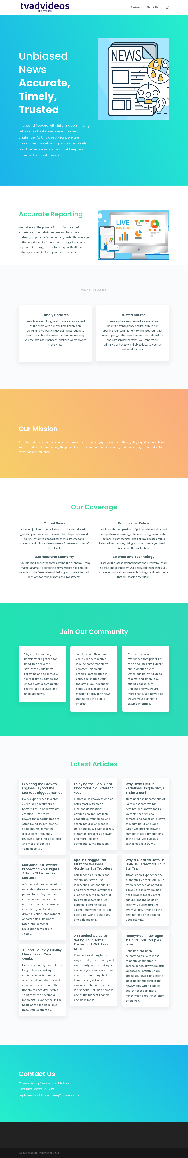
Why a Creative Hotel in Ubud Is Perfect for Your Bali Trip (145, 864)
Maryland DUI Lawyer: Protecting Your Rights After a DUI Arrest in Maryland (40, 871)
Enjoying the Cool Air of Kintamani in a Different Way (93, 788)
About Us (152, 7)
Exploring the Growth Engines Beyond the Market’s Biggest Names (42, 788)
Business (136, 7)
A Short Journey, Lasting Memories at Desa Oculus (42, 954)
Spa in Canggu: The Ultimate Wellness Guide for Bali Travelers (93, 864)
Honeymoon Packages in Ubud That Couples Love (144, 940)
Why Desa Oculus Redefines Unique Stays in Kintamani (145, 788)
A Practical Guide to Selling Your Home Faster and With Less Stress (91, 942)
